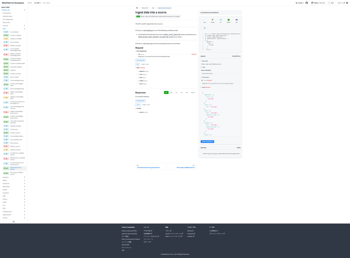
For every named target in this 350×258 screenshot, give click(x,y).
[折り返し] (232, 33)
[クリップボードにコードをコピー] (235, 33)
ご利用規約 (212, 231)
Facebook (190, 234)
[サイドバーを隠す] (13, 222)
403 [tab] (182, 92)
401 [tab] (177, 92)
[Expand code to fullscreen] (238, 33)
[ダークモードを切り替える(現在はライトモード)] (347, 2)
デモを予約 (147, 231)
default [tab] (193, 92)
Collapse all (236, 56)
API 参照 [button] (36, 3)
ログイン (340, 3)
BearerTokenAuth (206, 70)
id (202, 80)
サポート (146, 242)
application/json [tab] (140, 60)
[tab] (137, 64)
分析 (123, 250)
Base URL (205, 61)
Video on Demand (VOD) (129, 231)
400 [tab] (171, 92)
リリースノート (148, 239)
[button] (14, 25)
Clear (239, 147)
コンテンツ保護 (126, 242)
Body (206, 87)
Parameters (205, 77)
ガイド (30, 3)
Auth (203, 67)
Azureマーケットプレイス (173, 234)
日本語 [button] (300, 3)
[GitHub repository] (307, 2)
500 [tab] (187, 92)
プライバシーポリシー (216, 234)
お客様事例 (147, 234)
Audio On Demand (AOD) (129, 234)
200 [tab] (166, 92)
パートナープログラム (150, 236)
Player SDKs (125, 245)
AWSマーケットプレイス (173, 236)
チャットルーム (126, 247)
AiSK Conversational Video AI (131, 239)
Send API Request (207, 141)
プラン (167, 231)
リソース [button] (45, 3)
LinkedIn (190, 236)
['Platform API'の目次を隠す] (24, 10)
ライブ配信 (125, 236)
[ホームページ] (137, 8)
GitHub (189, 231)
